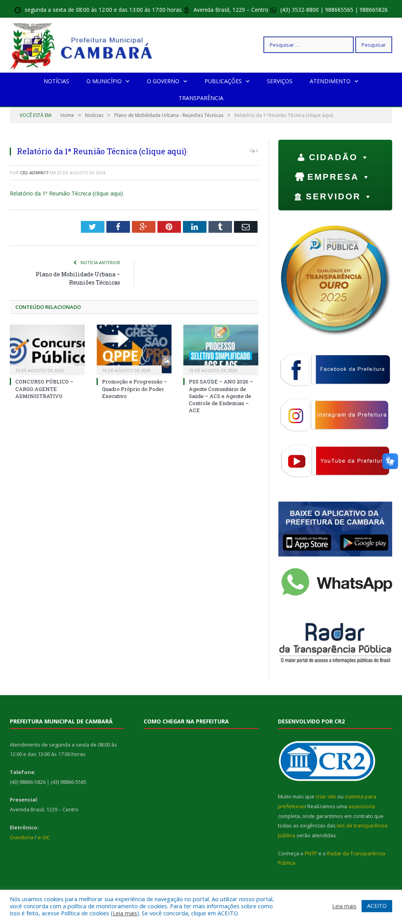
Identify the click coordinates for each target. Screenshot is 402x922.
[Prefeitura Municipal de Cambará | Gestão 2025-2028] (83, 45)
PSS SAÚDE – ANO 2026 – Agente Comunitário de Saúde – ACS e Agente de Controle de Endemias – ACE (221, 396)
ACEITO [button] (377, 905)
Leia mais (125, 913)
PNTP (311, 853)
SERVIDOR (333, 196)
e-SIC (44, 837)
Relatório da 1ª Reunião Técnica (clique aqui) (66, 193)
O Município (104, 81)
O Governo (163, 81)
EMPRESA (333, 177)
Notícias (56, 81)
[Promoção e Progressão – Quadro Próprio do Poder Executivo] (134, 349)
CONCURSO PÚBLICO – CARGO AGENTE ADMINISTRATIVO (44, 388)
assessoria (361, 806)
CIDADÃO (333, 157)
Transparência (201, 98)
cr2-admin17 (34, 172)
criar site (326, 796)
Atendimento (330, 81)
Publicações (223, 81)
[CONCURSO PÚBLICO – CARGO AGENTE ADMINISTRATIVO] (47, 349)
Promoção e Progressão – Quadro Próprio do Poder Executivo (134, 388)
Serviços (279, 81)
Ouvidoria (21, 837)
